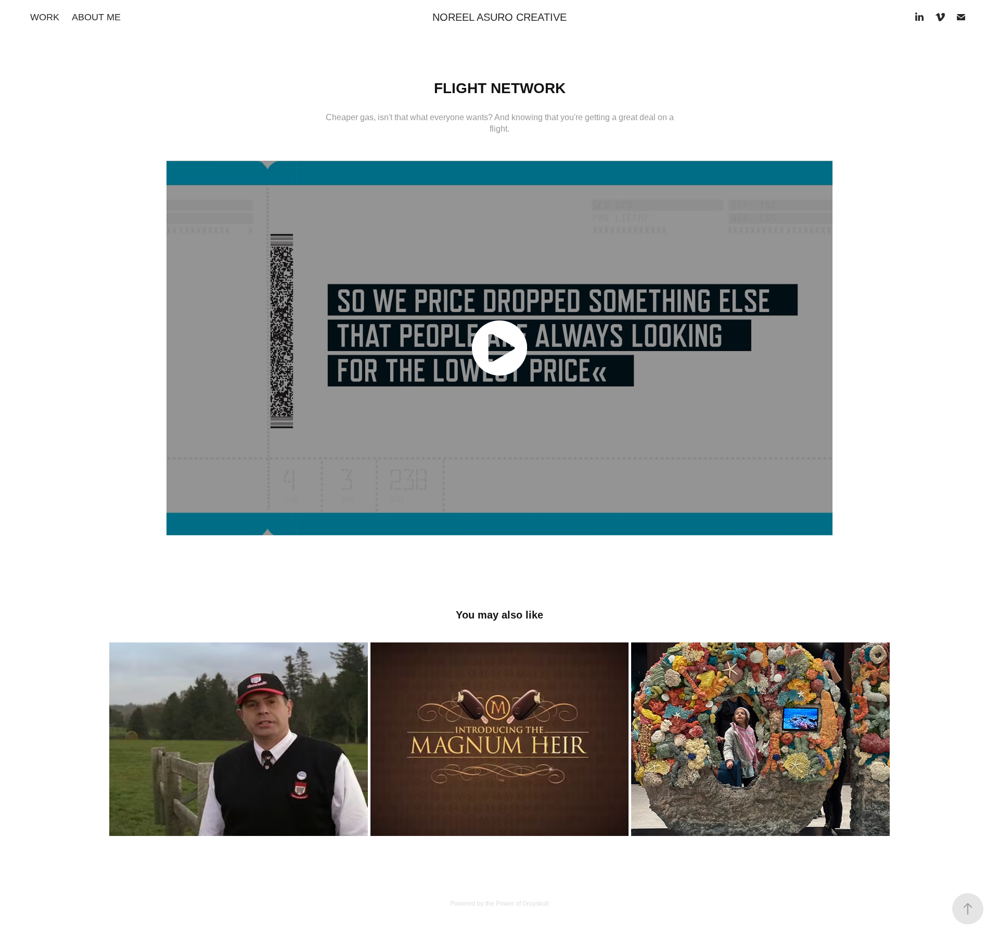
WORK (44, 17)
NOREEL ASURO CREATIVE (499, 17)
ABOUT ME (96, 17)
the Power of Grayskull (517, 903)
